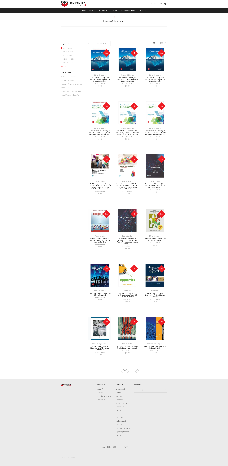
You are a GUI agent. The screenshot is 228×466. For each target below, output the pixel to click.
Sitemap (115, 462)
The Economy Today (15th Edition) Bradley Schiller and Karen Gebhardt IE (100, 79)
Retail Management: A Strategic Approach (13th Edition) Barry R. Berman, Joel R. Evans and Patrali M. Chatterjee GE (99, 186)
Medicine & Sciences (123, 428)
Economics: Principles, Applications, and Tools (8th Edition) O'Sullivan (127, 295)
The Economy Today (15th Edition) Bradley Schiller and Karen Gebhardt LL (127, 79)
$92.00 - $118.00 (68, 55)
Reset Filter (64, 66)
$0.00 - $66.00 (67, 48)
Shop (91, 10)
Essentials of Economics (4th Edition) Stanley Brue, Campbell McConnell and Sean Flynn (155, 132)
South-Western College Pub (70, 95)
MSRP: (97, 84)
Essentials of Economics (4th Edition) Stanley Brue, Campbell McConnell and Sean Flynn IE (100, 132)
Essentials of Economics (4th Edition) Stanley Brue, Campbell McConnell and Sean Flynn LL (127, 132)
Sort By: (91, 43)
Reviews (114, 10)
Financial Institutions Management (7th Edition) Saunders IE (99, 348)
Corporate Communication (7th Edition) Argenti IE (155, 239)
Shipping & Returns (127, 10)
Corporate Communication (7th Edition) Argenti (100, 294)
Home (84, 10)
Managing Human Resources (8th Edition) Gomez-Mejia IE (127, 347)
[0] (165, 3)
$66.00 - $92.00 (68, 52)
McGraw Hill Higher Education (71, 91)
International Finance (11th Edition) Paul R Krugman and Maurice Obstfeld (100, 240)
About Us (101, 10)
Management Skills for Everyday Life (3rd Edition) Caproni (155, 295)
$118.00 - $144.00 (68, 59)
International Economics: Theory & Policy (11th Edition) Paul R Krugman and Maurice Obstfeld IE (127, 241)
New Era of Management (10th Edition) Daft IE (155, 347)
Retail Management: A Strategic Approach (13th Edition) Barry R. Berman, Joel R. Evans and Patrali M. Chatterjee (127, 186)
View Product (100, 60)
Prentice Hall (65, 88)
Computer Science (122, 403)
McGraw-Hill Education (69, 77)
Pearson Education (67, 80)
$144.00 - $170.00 (68, 63)
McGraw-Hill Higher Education (71, 84)
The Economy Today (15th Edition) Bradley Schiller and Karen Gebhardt (155, 79)
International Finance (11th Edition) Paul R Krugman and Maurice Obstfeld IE (155, 185)
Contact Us (142, 10)
